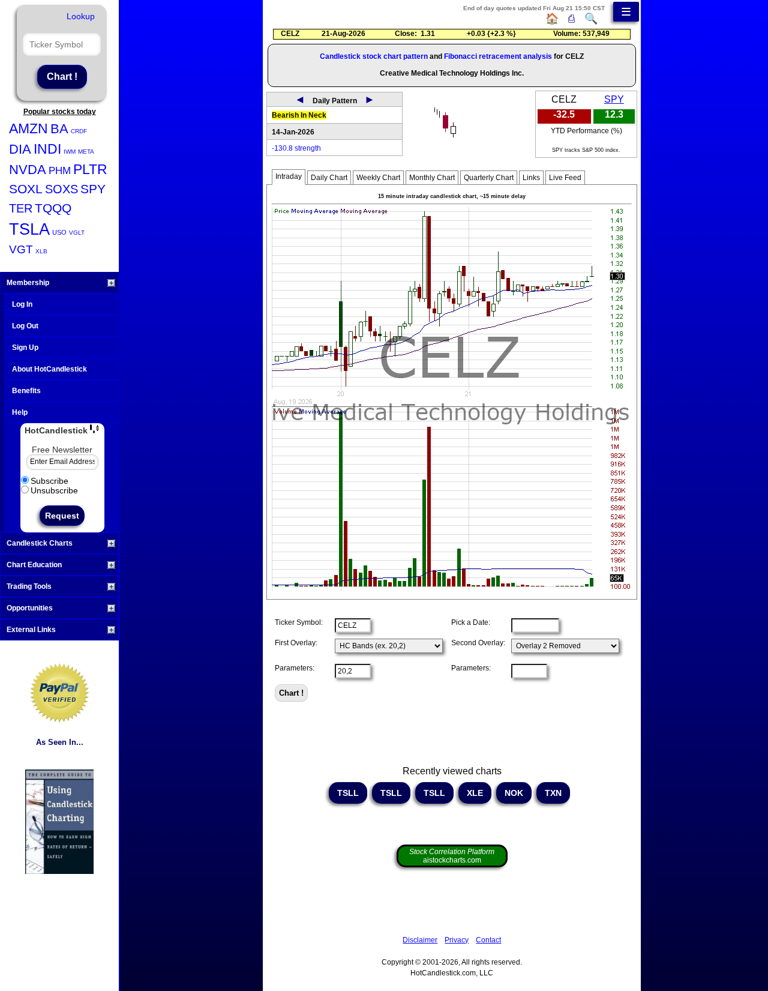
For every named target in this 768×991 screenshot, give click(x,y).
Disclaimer (420, 940)
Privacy (457, 940)
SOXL (26, 189)
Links (531, 177)
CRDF (79, 131)
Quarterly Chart (489, 177)
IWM (70, 151)
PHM (60, 170)
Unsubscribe (54, 490)
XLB (41, 251)
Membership (28, 283)
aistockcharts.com (451, 856)
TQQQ (53, 208)
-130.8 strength (296, 148)
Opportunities (30, 608)
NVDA (27, 169)
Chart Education (34, 565)
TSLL (348, 793)
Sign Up (25, 347)
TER (20, 208)
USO (59, 232)
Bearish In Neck (299, 115)
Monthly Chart (432, 177)
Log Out (25, 326)
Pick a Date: (470, 622)
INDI (47, 149)
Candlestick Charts (40, 543)
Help (20, 412)
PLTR (90, 169)
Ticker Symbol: (299, 622)
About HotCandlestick (49, 369)
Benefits (26, 391)
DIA (20, 149)
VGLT (77, 232)
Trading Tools (29, 586)
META (86, 151)
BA (59, 128)
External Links (31, 629)
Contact (488, 940)
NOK (514, 793)
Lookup (81, 16)
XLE (474, 793)
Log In (22, 304)
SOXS (61, 189)
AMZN (28, 128)
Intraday (288, 176)
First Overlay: (296, 643)
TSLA (29, 229)
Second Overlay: (478, 643)
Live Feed (565, 177)
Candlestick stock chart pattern (374, 56)
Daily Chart (329, 177)
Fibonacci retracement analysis (498, 56)
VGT (21, 249)
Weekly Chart (378, 177)
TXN (553, 793)
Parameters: (294, 668)
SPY (93, 189)
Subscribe (49, 481)
